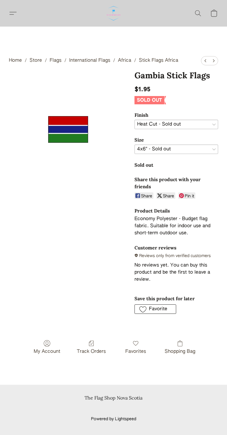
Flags (55, 60)
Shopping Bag (180, 351)
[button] (113, 13)
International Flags (89, 60)
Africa (124, 60)
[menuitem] (205, 60)
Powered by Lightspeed (113, 419)
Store (36, 60)
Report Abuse (113, 409)
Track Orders (91, 351)
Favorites (135, 351)
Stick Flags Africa (158, 60)
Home (15, 60)
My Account (47, 351)
